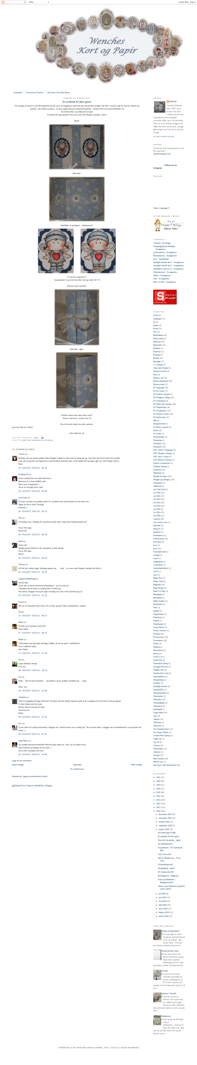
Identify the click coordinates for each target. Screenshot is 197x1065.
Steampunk (158, 696)
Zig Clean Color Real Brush (58, 92)
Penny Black (158, 627)
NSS (155, 608)
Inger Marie (23, 741)
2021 (158, 777)
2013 (158, 800)
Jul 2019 (156, 512)
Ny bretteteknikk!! (165, 844)
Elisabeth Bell (159, 424)
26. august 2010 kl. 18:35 (32, 572)
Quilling (156, 647)
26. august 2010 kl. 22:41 (32, 595)
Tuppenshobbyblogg (26, 579)
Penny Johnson (159, 630)
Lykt (155, 575)
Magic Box (157, 578)
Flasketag (157, 440)
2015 (158, 792)
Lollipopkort (158, 562)
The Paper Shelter (160, 732)
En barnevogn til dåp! (167, 833)
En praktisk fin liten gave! (168, 836)
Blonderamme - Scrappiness (165, 256)
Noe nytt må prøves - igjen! (169, 840)
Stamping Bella (159, 693)
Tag (154, 716)
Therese (21, 564)
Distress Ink (158, 378)
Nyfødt (156, 611)
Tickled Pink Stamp (161, 735)
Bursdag (156, 361)
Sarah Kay (157, 660)
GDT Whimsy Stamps (162, 460)
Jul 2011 (156, 496)
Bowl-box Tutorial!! (168, 993)
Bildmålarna (158, 335)
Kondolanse (158, 535)
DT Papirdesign (159, 407)
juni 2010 (163, 897)
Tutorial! (164, 971)
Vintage (156, 755)
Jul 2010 (156, 493)
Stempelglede (159, 703)
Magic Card (158, 581)
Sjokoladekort (159, 676)
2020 (158, 781)
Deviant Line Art (160, 371)
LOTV (155, 571)
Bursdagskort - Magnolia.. (168, 876)
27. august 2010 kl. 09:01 (32, 633)
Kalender (157, 525)
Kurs (155, 545)
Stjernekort (157, 706)
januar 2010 (164, 916)
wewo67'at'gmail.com (162, 154)
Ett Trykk (157, 434)
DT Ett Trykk (158, 391)
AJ (154, 322)
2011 (158, 807)
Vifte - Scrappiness (161, 279)
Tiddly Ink (157, 739)
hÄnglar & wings (160, 476)
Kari (20, 518)
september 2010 (166, 826)
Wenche (173, 101)
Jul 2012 (156, 499)
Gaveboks (157, 443)
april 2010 (163, 905)
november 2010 (165, 818)
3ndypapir (157, 319)
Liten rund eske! (164, 854)
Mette (20, 622)
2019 (158, 785)
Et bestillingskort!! (165, 864)
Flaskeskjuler (158, 437)
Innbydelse (157, 483)
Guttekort (157, 470)
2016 (158, 789)
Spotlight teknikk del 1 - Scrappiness (168, 262)
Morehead (157, 598)
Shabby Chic (158, 670)
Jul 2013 (156, 502)
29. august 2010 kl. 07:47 (32, 734)
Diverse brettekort (160, 381)
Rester (156, 654)
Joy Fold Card (159, 489)
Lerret (155, 558)
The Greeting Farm (161, 729)
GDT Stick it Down (161, 457)
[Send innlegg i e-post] (41, 438)
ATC (155, 332)
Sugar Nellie (158, 713)
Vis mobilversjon (77, 769)
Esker (155, 430)
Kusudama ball (159, 552)
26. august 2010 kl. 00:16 (32, 468)
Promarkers (158, 640)
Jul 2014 (156, 506)
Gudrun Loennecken (161, 463)
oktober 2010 (164, 822)
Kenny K (157, 529)
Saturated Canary (160, 663)
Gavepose (157, 447)
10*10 (155, 315)
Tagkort (156, 719)
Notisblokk (157, 604)
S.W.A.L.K (157, 657)
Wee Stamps (158, 759)
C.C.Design (158, 365)
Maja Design (158, 588)
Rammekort (158, 650)
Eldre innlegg (136, 765)
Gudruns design (159, 466)
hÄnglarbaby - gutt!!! (166, 868)
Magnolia (157, 585)
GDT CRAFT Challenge (163, 450)
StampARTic (158, 690)
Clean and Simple (160, 368)
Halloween (157, 473)
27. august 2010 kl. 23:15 (32, 653)
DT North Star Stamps (162, 404)
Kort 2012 (157, 542)
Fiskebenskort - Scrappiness (165, 272)
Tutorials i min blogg (161, 243)
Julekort (156, 519)
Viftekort (156, 752)
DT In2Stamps (159, 401)
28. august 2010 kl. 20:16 (32, 670)
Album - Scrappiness (162, 275)
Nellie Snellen (159, 601)
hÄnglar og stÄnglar (42, 440)
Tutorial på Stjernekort (170, 931)
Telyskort (157, 726)
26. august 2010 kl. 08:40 (32, 491)
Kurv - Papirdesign (161, 259)
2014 (158, 796)
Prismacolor (158, 637)
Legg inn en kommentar (22, 761)
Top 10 (156, 742)
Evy (20, 723)
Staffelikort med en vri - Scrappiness (168, 269)
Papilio (156, 621)
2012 (158, 804)
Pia (19, 660)
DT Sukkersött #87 (166, 872)
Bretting (26, 440)
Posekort (157, 634)
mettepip (22, 697)
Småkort (156, 683)
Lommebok (158, 565)
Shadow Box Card (160, 673)
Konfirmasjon (158, 539)
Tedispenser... (166, 1016)
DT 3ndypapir (158, 388)
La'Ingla (156, 555)
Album (156, 325)
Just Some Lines (160, 522)
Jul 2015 (156, 509)
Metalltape (157, 594)
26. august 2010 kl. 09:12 (32, 511)
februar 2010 (164, 912)
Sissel (21, 602)
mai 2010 (163, 901)
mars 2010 (163, 909)
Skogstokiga (158, 680)
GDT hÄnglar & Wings (162, 453)
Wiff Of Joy (158, 762)
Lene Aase (22, 498)
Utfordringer (158, 749)
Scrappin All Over (160, 667)
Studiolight (157, 709)
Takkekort (157, 722)
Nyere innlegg (17, 765)
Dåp (155, 420)
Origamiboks (158, 614)
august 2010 (164, 829)
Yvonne (21, 454)
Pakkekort (157, 617)
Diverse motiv (159, 384)
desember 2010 (165, 814)
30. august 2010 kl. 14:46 (32, 754)
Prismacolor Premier (34, 92)
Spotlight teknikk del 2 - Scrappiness (168, 265)
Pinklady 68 (23, 474)
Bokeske (157, 342)
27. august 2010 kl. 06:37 (32, 616)
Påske (156, 644)
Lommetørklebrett (160, 568)
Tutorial (156, 745)
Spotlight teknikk (160, 686)
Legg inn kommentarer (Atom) (35, 776)
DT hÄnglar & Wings (161, 397)
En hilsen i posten (160, 427)
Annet (155, 328)
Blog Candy (158, 338)
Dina (155, 375)
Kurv (155, 549)
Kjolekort (157, 532)
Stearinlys (157, 699)
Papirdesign (158, 624)
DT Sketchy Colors (161, 414)
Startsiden (17, 92)
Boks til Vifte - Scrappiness (164, 282)
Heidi (20, 541)
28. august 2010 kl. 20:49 (32, 691)
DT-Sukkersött (159, 417)
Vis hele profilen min (163, 136)
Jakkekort (157, 486)
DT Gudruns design (161, 394)
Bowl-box (157, 352)
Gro (19, 677)
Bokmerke (157, 345)
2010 (158, 811)
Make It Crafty (159, 591)
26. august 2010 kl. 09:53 (32, 558)
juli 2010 (162, 894)
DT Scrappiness (160, 411)
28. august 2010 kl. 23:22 (32, 717)
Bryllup (156, 358)
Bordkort (156, 348)
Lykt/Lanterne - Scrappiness (165, 252)
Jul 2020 (156, 516)
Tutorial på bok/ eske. (170, 951)
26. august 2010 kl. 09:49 (32, 535)
